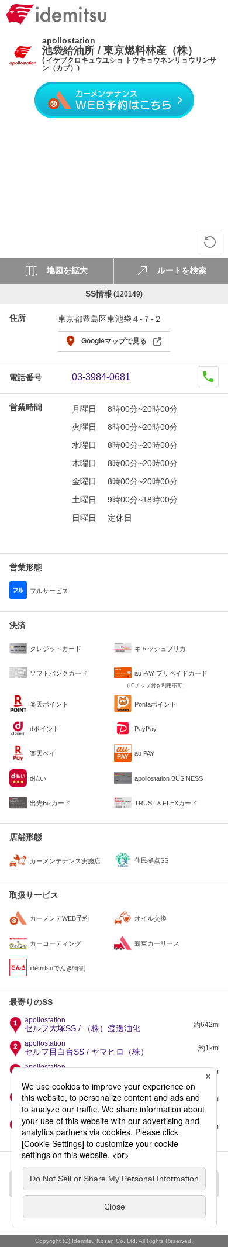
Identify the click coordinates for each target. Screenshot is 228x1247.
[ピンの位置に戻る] (210, 242)
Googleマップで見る (114, 341)
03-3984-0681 (101, 377)
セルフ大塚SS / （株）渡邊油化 (82, 1025)
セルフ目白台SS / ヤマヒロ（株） (86, 1048)
